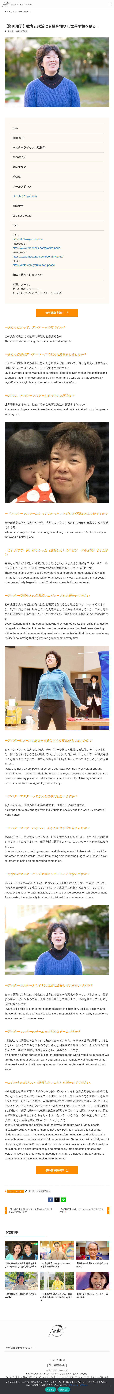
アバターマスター (15, 1191)
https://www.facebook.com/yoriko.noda (36, 248)
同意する (50, 1389)
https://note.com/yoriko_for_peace (34, 265)
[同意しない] (110, 1386)
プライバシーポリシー (78, 1385)
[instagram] (57, 1360)
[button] (50, 1200)
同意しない (64, 1389)
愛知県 (10, 31)
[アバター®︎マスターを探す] (18, 4)
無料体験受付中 (21, 31)
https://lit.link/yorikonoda (28, 239)
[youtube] (60, 1360)
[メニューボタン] (109, 4)
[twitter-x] (53, 1360)
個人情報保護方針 (57, 1365)
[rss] (64, 1360)
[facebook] (50, 1360)
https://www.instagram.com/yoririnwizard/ (38, 256)
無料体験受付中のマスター (20, 1348)
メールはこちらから (25, 196)
